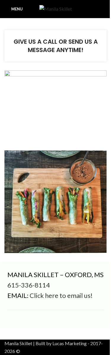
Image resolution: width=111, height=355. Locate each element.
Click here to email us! (61, 295)
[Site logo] (55, 8)
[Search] (104, 9)
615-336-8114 (28, 285)
